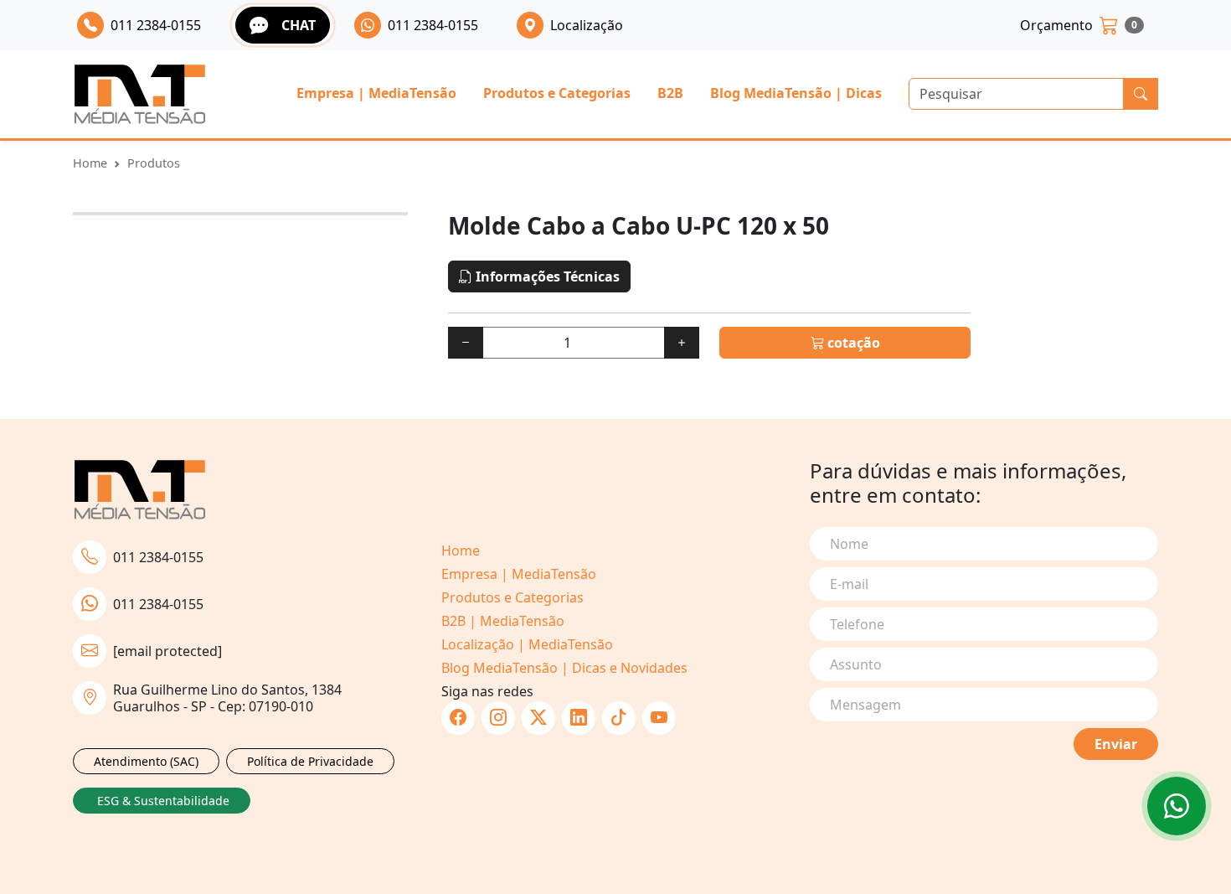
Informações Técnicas (546, 276)
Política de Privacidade (310, 761)
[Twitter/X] (538, 718)
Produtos (153, 163)
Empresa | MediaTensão (376, 93)
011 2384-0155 (158, 557)
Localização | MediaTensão (527, 644)
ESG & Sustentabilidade (163, 801)
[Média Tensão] (140, 94)
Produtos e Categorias (557, 93)
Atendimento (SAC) (146, 761)
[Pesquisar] (1140, 94)
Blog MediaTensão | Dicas (796, 93)
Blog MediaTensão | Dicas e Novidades (564, 667)
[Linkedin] (578, 718)
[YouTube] (659, 718)
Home (90, 163)
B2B (670, 93)
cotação (852, 342)
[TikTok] (619, 718)
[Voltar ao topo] (1176, 806)
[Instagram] (498, 718)
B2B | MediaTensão (502, 621)
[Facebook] (458, 718)
